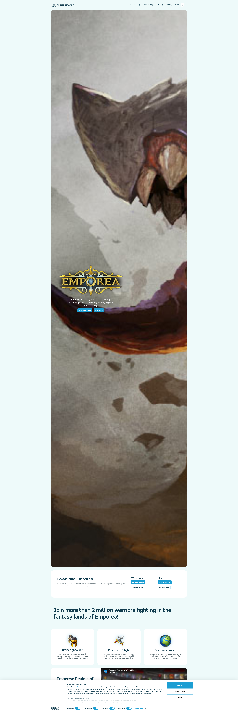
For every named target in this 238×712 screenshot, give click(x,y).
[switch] (95, 708)
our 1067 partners (78, 687)
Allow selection (180, 691)
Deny (180, 697)
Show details (139, 708)
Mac (101, 310)
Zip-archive (137, 587)
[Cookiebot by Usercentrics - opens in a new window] (54, 708)
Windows (86, 310)
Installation (138, 582)
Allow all (180, 685)
